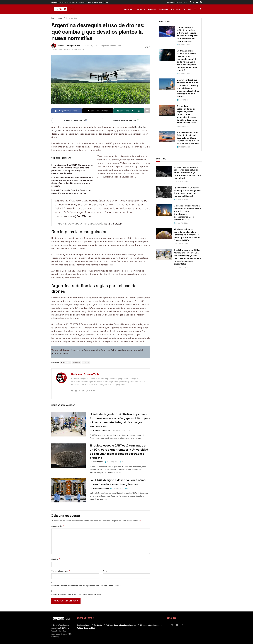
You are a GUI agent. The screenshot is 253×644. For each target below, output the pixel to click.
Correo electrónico (60, 571)
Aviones (76, 362)
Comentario (57, 526)
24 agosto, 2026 (184, 45)
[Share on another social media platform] (147, 110)
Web (105, 571)
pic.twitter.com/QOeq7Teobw (73, 216)
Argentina (73, 18)
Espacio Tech (62, 18)
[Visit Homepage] (64, 9)
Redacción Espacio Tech (70, 46)
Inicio (53, 18)
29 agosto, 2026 (181, 199)
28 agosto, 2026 (181, 223)
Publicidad (98, 2)
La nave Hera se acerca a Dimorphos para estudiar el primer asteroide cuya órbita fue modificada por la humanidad (187, 172)
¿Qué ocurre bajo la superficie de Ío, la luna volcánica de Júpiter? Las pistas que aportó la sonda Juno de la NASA (187, 234)
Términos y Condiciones (149, 625)
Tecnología (163, 9)
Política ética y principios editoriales (121, 625)
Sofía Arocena (98, 462)
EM (184, 9)
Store (106, 2)
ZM (189, 9)
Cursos (90, 2)
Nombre (55, 559)
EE (195, 9)
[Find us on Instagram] (201, 2)
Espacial (152, 9)
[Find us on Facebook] (190, 2)
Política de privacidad (86, 628)
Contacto (82, 2)
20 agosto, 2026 (184, 74)
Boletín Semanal (71, 2)
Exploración (140, 9)
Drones (86, 362)
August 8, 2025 (111, 223)
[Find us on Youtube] (197, 2)
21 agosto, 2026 (184, 147)
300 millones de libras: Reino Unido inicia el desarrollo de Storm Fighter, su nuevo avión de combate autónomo (188, 138)
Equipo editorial (83, 625)
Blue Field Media (63, 628)
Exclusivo (175, 9)
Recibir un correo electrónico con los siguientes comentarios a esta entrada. (86, 585)
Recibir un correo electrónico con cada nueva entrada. (76, 594)
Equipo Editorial (57, 2)
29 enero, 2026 (91, 46)
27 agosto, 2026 (119, 430)
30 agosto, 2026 (181, 181)
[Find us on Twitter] (193, 2)
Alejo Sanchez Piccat (101, 488)
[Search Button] (201, 9)
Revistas (128, 9)
